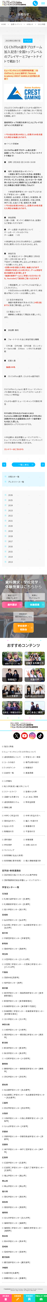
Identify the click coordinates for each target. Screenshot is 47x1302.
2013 (10, 562)
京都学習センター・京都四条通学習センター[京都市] (23, 1137)
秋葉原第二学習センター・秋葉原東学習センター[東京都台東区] (24, 1012)
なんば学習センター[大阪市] (16, 1126)
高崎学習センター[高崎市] (15, 948)
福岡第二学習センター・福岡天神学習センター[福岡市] (23, 1229)
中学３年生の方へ (33, 815)
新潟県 (5, 1042)
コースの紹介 (9, 762)
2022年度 (41, 24)
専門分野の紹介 (32, 762)
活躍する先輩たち (11, 796)
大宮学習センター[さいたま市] (17, 959)
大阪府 (5, 1113)
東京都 (5, 988)
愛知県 (5, 1084)
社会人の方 (9, 826)
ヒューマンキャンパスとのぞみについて (20, 751)
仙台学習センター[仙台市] (15, 920)
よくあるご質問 (32, 796)
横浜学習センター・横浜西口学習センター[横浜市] (23, 1036)
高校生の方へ (10, 820)
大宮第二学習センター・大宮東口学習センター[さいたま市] (23, 965)
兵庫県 (5, 1144)
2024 (10, 505)
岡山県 (5, 1180)
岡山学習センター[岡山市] (15, 1186)
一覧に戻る (23, 464)
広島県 (5, 1157)
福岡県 (5, 1212)
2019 (10, 531)
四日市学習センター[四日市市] (17, 1108)
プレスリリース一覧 (16, 481)
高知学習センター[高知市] (15, 1207)
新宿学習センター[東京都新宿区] (18, 1001)
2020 (10, 526)
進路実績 (29, 772)
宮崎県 (5, 1246)
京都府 (5, 1131)
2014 (10, 556)
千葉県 (5, 972)
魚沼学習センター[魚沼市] (15, 1053)
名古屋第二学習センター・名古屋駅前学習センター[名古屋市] (24, 1096)
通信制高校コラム (11, 802)
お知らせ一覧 (13, 476)
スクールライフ (10, 791)
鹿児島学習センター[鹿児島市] (17, 1262)
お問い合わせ (31, 844)
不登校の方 (30, 831)
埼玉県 (5, 954)
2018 (10, 536)
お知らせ (30, 24)
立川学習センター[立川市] (15, 1019)
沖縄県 (5, 1267)
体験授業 (34, 604)
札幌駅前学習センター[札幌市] (17, 904)
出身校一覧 (9, 772)
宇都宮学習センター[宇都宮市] (17, 938)
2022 (10, 515)
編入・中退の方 (32, 820)
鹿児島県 (6, 1257)
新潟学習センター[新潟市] (15, 1048)
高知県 (5, 1202)
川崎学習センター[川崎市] (15, 1029)
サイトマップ (9, 850)
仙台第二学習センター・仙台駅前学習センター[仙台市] (23, 926)
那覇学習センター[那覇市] (15, 1278)
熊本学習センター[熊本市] (15, 1241)
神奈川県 (6, 1024)
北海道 (5, 893)
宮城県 (5, 914)
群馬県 (5, 943)
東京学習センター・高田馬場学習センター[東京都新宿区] (23, 994)
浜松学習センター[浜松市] (15, 1076)
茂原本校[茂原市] (11, 977)
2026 (10, 495)
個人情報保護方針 (33, 860)
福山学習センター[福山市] (15, 1175)
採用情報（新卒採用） (13, 860)
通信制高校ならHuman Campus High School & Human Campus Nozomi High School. (24, 1289)
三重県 (5, 1102)
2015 (10, 551)
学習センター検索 (33, 757)
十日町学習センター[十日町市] (17, 1058)
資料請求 (12, 604)
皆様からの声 (31, 791)
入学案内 (8, 781)
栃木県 (5, 933)
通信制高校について (12, 757)
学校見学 (8, 844)
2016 (10, 546)
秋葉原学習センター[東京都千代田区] (20, 1006)
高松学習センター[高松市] (15, 1196)
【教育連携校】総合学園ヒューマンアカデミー (23, 880)
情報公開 (8, 807)
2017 (10, 541)
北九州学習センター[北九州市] (17, 1217)
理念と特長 (9, 746)
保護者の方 (30, 826)
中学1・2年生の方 (11, 815)
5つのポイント (10, 767)
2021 (10, 520)
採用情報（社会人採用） (14, 855)
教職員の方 (9, 831)
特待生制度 (30, 802)
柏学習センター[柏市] (13, 982)
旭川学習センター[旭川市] (15, 909)
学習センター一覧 (10, 887)
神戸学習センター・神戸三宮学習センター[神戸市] (23, 1150)
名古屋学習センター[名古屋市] (17, 1089)
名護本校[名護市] (11, 1273)
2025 (10, 500)
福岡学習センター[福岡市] (15, 1223)
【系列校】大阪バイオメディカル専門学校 (20, 875)
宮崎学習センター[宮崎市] (15, 1251)
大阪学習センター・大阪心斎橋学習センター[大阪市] (23, 1119)
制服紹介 (29, 767)
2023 (10, 510)
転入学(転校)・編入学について (16, 786)
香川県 (5, 1191)
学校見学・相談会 (23, 628)
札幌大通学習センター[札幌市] (17, 899)
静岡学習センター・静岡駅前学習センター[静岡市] (23, 1070)
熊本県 (5, 1236)
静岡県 (5, 1063)
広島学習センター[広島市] (15, 1162)
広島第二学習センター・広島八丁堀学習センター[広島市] (24, 1169)
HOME (3, 24)
